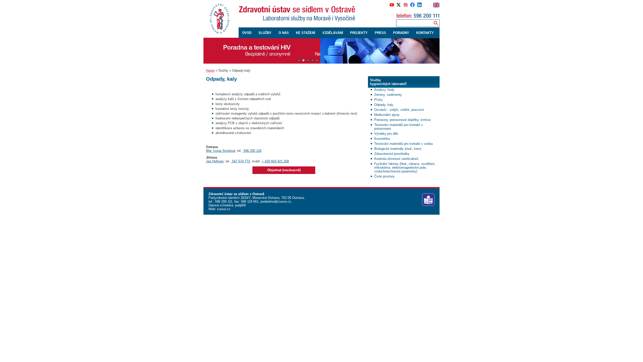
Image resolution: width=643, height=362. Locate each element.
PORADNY (401, 33)
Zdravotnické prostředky (391, 154)
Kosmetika (382, 139)
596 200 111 (223, 201)
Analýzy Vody (384, 90)
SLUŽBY (265, 33)
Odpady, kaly (383, 105)
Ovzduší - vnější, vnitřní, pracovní (399, 110)
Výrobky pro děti (386, 133)
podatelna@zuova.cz (275, 201)
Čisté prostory (384, 176)
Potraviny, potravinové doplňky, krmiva (402, 120)
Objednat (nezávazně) (284, 170)
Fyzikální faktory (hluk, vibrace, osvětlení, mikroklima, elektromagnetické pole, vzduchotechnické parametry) (405, 167)
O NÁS (284, 33)
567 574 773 (240, 161)
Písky (378, 100)
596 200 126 (252, 151)
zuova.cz (223, 209)
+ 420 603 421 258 (275, 161)
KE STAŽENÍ (305, 33)
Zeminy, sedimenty (388, 95)
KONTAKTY (425, 33)
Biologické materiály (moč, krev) (397, 149)
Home (210, 70)
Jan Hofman (215, 161)
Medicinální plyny (387, 115)
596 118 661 (249, 201)
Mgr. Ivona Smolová (220, 151)
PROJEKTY (359, 33)
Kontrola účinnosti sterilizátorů (396, 159)
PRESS (380, 33)
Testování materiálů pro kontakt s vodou (403, 144)
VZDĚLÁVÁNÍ (332, 33)
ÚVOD (246, 33)
